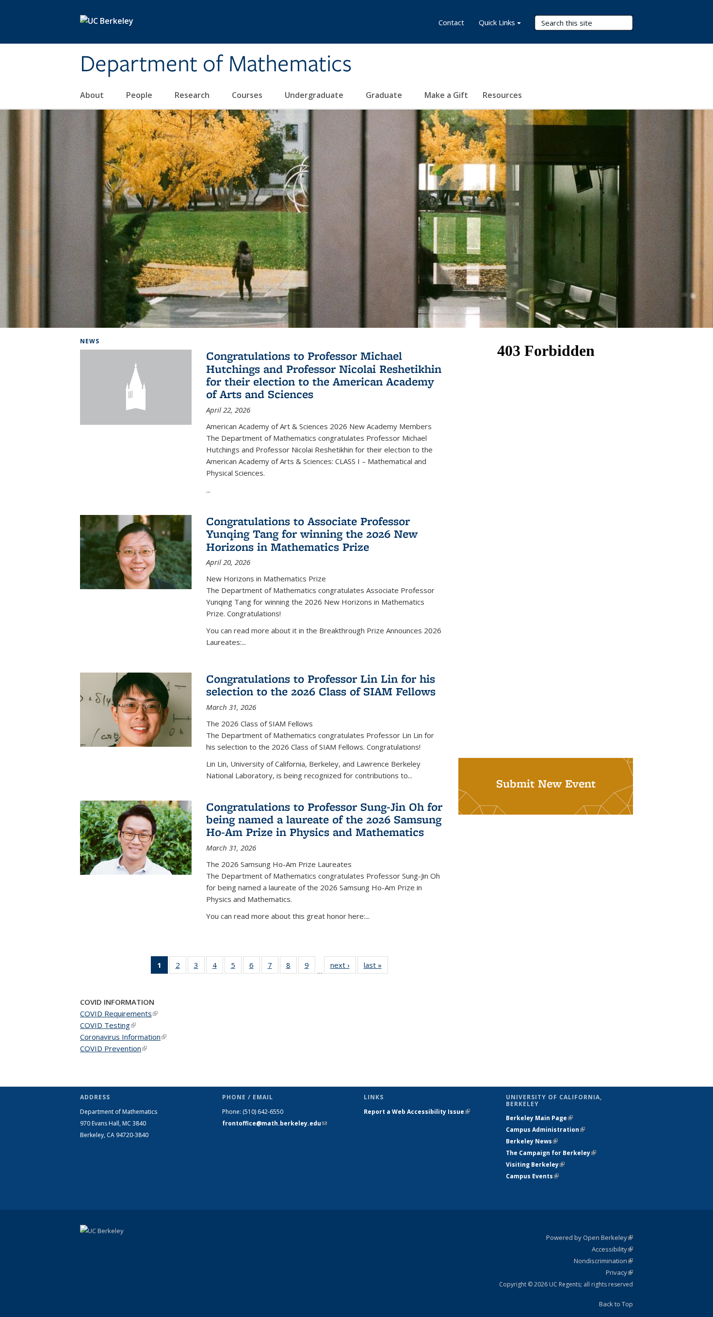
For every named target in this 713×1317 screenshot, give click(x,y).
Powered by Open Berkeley (589, 1237)
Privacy (619, 1272)
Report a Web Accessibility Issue (417, 1112)
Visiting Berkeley (535, 1164)
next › (343, 965)
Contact (451, 22)
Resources (503, 95)
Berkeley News (532, 1141)
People (140, 95)
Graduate (385, 95)
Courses (248, 95)
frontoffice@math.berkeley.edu (274, 1123)
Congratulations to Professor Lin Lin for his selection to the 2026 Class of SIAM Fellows (321, 685)
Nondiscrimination (603, 1260)
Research (193, 95)
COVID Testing (108, 1025)
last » (376, 965)
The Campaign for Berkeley (551, 1153)
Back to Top (616, 1304)
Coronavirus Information (123, 1037)
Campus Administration (545, 1129)
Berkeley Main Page (539, 1118)
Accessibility (612, 1249)
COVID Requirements (119, 1013)
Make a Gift (446, 95)
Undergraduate (315, 95)
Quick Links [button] (497, 22)
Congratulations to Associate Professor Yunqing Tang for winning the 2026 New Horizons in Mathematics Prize (312, 534)
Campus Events (532, 1176)
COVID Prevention (113, 1048)
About (93, 95)
